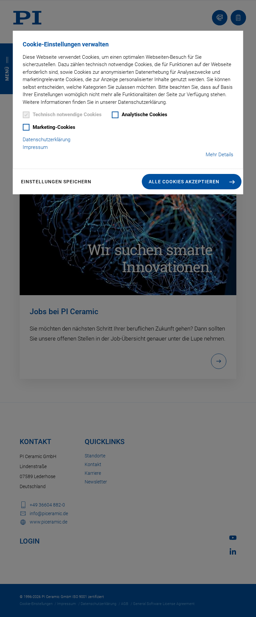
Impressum (35, 147)
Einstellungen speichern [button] (56, 181)
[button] (192, 181)
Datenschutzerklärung (46, 140)
